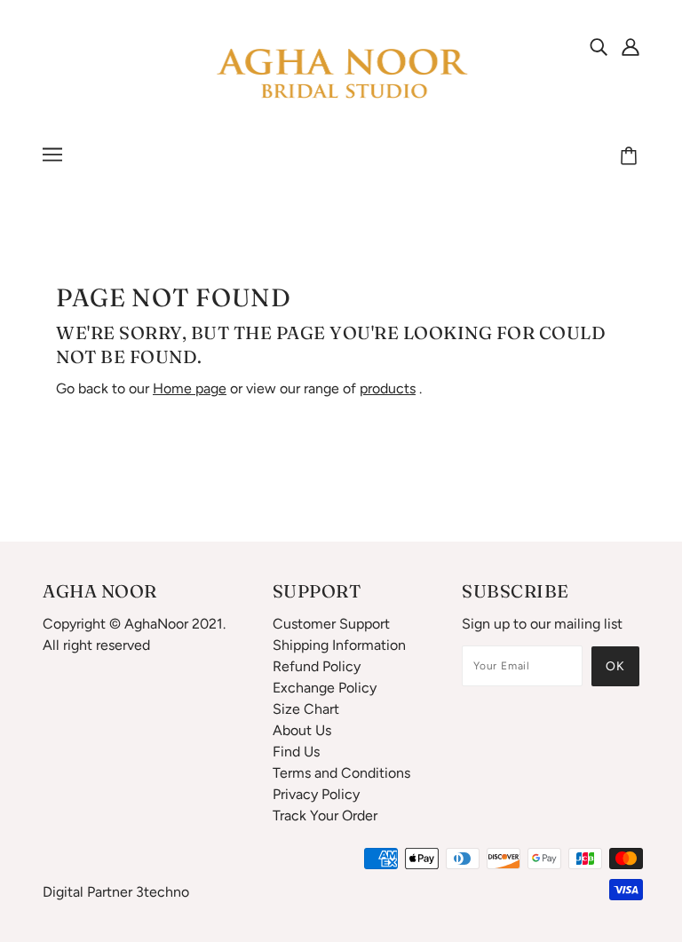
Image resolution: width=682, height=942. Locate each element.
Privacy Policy (316, 794)
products (388, 388)
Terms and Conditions (341, 772)
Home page (189, 388)
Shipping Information (339, 645)
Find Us (296, 751)
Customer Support (331, 623)
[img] (599, 46)
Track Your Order (325, 815)
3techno (162, 891)
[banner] (341, 74)
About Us (302, 730)
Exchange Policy (325, 687)
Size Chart (306, 709)
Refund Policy (317, 666)
